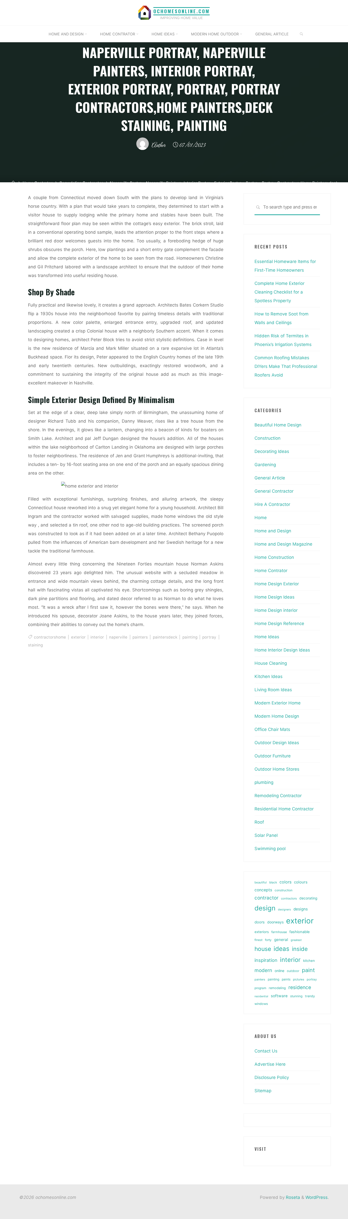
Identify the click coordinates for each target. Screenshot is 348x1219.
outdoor (293, 971)
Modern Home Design (277, 716)
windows (261, 1004)
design (265, 908)
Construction (267, 438)
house (263, 948)
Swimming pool (270, 848)
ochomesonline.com (181, 11)
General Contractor (274, 491)
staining (35, 644)
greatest (296, 940)
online (279, 970)
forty (268, 940)
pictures (298, 979)
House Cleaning (271, 663)
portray (209, 637)
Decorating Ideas (272, 451)
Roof (259, 822)
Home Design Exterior (277, 583)
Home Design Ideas (275, 597)
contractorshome (50, 637)
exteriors (262, 932)
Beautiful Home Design (278, 424)
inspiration (266, 960)
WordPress (316, 1197)
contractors (289, 898)
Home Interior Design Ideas (282, 650)
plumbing (264, 782)
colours (300, 882)
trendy (310, 996)
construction (283, 890)
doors (260, 922)
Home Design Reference (279, 623)
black (273, 882)
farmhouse (279, 932)
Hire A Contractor (272, 504)
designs (300, 909)
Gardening (265, 464)
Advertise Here (270, 1064)
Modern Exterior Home (278, 702)
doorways (275, 922)
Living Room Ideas (273, 689)
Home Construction (274, 557)
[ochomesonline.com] (144, 12)
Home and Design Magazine (283, 544)
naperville (118, 637)
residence (299, 987)
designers (284, 909)
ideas (281, 948)
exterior (78, 637)
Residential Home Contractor (284, 808)
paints (286, 979)
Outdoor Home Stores (277, 769)
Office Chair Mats (272, 729)
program (260, 988)
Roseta (292, 1197)
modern (263, 970)
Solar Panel (266, 835)
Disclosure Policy (272, 1077)
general (281, 939)
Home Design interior (276, 610)
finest (258, 940)
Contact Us (266, 1051)
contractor (266, 898)
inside (300, 949)
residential (261, 996)
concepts (263, 890)
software (279, 995)
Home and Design (273, 530)
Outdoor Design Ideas (277, 742)
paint (308, 970)
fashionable (299, 932)
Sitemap (263, 1090)
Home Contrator (271, 570)
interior (97, 637)
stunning (296, 996)
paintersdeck (165, 637)
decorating (308, 898)
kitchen (309, 961)
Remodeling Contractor (278, 795)
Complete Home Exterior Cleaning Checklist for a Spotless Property (279, 292)
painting (189, 637)
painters (140, 637)
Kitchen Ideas (269, 676)
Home (261, 517)
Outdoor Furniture (273, 755)
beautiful (261, 882)
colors (285, 881)
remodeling (277, 988)
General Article (270, 477)
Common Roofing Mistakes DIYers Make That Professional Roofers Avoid (286, 366)
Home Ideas (267, 636)
